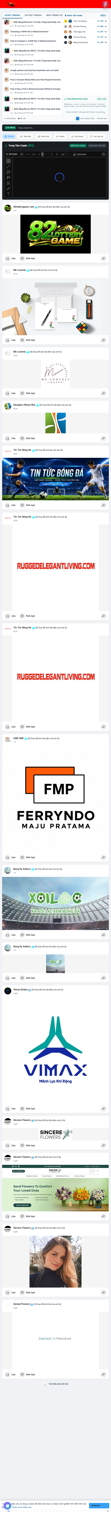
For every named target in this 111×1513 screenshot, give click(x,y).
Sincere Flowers (22, 1120)
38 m (15, 454)
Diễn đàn (22, 118)
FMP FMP (18, 738)
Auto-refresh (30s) (87, 118)
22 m (15, 274)
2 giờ (15, 993)
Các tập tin (98, 136)
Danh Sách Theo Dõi (97, 146)
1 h (14, 742)
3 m (14, 211)
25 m (15, 356)
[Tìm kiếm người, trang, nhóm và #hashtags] (105, 4)
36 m (15, 409)
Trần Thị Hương (80, 21)
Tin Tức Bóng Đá (22, 450)
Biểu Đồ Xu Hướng (78, 146)
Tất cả (10, 136)
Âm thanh (78, 136)
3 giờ (15, 1124)
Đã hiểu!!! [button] (95, 1506)
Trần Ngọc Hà (79, 32)
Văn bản (27, 136)
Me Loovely (19, 270)
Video (62, 136)
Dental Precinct (21, 1304)
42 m (15, 631)
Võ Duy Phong (79, 37)
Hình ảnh (45, 136)
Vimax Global (20, 989)
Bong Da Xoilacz (22, 869)
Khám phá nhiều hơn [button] (22, 1507)
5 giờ (15, 1308)
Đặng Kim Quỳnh (80, 42)
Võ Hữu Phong (79, 26)
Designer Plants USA (24, 405)
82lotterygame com (23, 207)
